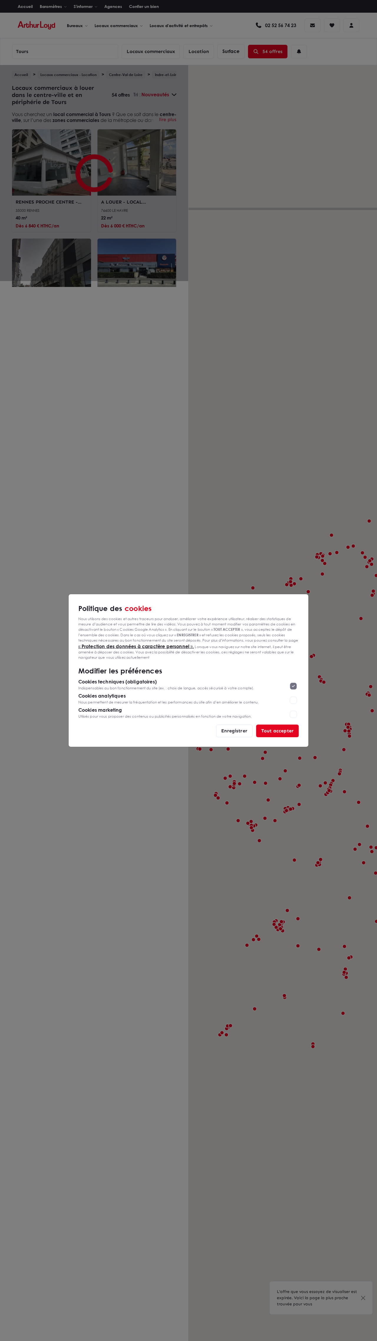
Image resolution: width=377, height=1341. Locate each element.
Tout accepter (277, 731)
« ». (136, 646)
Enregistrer (234, 731)
